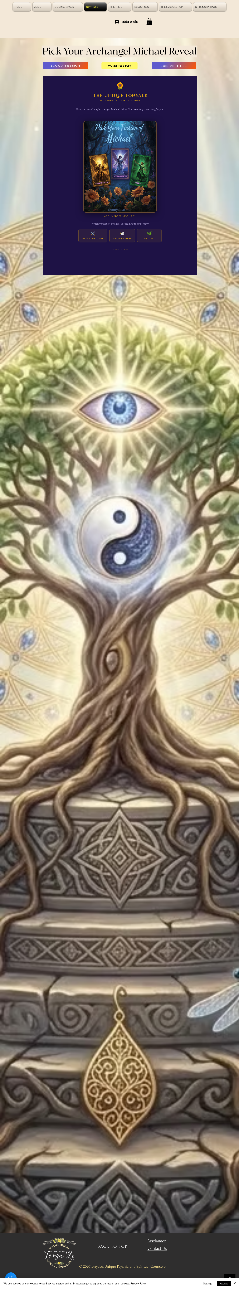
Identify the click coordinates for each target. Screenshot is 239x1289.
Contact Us (157, 1248)
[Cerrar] (235, 1283)
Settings (207, 1283)
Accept (224, 1283)
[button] (149, 21)
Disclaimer (156, 1241)
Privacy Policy (138, 1283)
